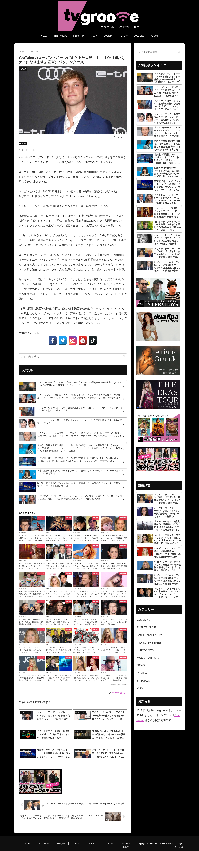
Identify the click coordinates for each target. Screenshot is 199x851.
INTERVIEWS (44, 844)
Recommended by (115, 684)
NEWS (24, 144)
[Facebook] (52, 340)
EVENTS (93, 844)
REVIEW (109, 844)
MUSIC (77, 844)
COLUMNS (125, 844)
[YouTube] (82, 340)
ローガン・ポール (27, 150)
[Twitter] (62, 340)
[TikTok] (92, 340)
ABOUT (125, 847)
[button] (124, 356)
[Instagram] (72, 340)
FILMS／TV (61, 844)
